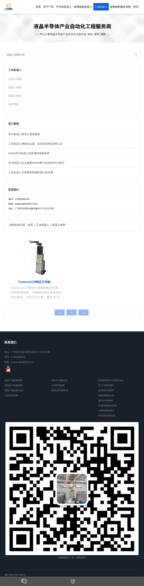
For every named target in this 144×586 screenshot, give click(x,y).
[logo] (8, 7)
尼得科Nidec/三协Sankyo (111, 380)
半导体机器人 (64, 6)
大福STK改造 (58, 385)
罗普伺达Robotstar (107, 405)
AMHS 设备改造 (59, 380)
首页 (38, 6)
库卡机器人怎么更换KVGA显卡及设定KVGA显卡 (36, 162)
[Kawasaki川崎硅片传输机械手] (36, 257)
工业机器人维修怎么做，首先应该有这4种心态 (35, 143)
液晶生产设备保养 (13, 385)
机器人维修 (15, 78)
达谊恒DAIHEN (106, 390)
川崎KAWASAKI (106, 410)
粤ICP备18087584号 (15, 575)
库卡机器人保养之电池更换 (24, 134)
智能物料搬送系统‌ (120, 6)
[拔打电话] (73, 581)
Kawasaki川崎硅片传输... (35, 281)
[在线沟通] (24, 581)
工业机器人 (101, 6)
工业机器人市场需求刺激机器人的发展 (30, 172)
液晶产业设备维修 (13, 380)
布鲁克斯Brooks (106, 395)
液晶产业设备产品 (13, 390)
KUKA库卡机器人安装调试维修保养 (29, 153)
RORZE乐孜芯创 (106, 415)
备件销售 (13, 104)
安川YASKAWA (106, 385)
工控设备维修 (11, 395)
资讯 (135, 6)
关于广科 (48, 6)
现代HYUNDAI (105, 400)
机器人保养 (15, 87)
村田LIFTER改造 (59, 390)
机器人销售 (15, 95)
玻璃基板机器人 (83, 6)
